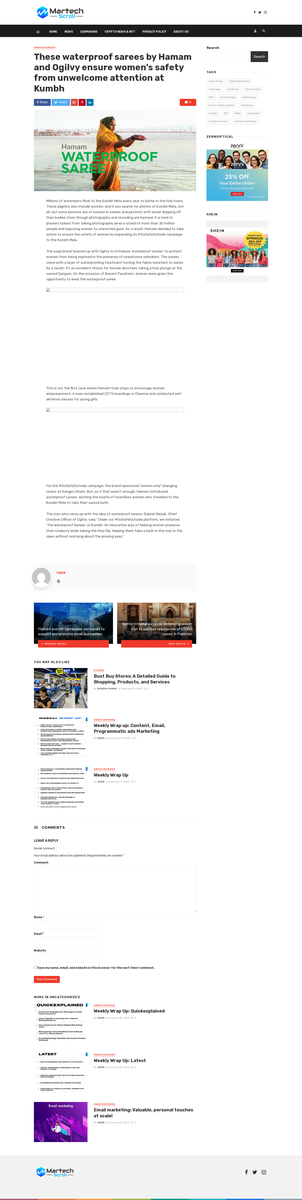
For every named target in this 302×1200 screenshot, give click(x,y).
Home (53, 32)
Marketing (247, 105)
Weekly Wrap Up (111, 775)
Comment (41, 862)
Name (39, 917)
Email (39, 934)
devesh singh (107, 688)
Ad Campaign (228, 97)
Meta (238, 113)
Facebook (233, 89)
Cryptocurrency (218, 121)
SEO (211, 97)
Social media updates (221, 105)
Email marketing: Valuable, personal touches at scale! (143, 1112)
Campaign (215, 89)
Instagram (253, 113)
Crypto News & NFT (120, 32)
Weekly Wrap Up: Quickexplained (129, 1011)
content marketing (245, 121)
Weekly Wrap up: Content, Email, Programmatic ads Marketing (129, 728)
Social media (252, 89)
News (69, 32)
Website (40, 950)
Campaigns (88, 32)
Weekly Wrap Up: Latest (120, 1060)
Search (212, 48)
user (61, 573)
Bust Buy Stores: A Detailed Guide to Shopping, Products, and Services (135, 679)
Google (213, 113)
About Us (181, 32)
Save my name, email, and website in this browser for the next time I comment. (95, 968)
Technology (249, 97)
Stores (99, 670)
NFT (226, 113)
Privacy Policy (154, 32)
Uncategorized (44, 47)
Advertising (216, 81)
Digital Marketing (239, 81)
